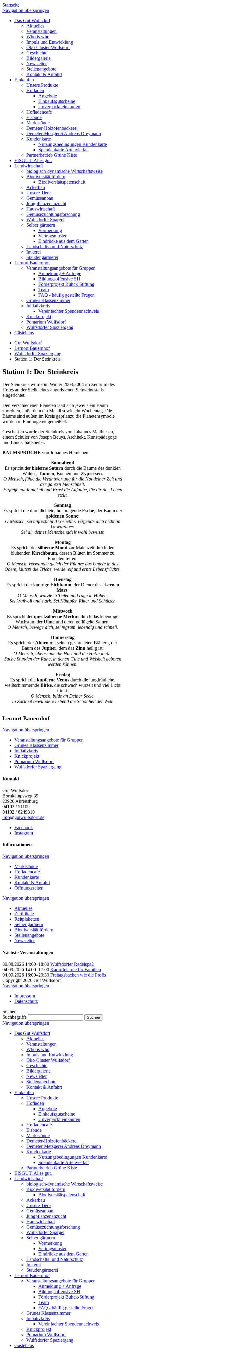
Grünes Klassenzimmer (36, 745)
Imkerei (33, 1264)
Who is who (37, 1049)
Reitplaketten (26, 919)
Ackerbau (35, 1200)
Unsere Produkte (42, 1097)
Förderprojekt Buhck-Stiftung (66, 1296)
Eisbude (34, 1130)
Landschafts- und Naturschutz (54, 1259)
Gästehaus (24, 1345)
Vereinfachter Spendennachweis (68, 1323)
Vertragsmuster (52, 1248)
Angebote (47, 1108)
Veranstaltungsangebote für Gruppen (49, 739)
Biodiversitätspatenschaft (61, 1194)
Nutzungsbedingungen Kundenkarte (72, 1157)
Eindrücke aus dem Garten (63, 1253)
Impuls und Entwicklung (49, 1054)
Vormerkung (50, 1243)
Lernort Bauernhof (32, 348)
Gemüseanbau (39, 1210)
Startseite (10, 4)
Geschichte (36, 1065)
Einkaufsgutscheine (56, 1113)
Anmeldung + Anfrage (59, 1286)
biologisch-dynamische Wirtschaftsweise (64, 1183)
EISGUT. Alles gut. (33, 1173)
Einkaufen (24, 1092)
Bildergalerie (38, 1070)
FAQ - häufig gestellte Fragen (66, 1307)
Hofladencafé (27, 871)
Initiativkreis (26, 750)
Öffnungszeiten (28, 887)
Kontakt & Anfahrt (32, 882)
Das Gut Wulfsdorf (32, 1033)
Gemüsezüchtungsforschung (53, 1227)
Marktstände (26, 866)
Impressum (24, 995)
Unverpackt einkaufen (59, 1119)
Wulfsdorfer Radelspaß (72, 964)
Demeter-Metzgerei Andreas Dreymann (63, 1146)
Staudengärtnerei (42, 1270)
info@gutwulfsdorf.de (23, 817)
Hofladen (35, 1103)
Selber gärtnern (28, 924)
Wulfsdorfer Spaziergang (37, 353)
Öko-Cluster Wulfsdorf (48, 1060)
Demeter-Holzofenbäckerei (52, 1140)
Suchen (93, 1017)
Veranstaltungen (41, 1044)
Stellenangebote (29, 935)
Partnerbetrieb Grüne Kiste (51, 1167)
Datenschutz (26, 1001)
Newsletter (24, 940)
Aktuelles (23, 908)
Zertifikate (24, 913)
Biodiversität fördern (33, 929)
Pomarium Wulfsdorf (34, 761)
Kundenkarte (26, 877)
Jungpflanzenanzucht (46, 1216)
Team (43, 1302)
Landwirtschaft (28, 1178)
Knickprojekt (26, 756)
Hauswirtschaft (40, 1221)
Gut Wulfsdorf (28, 342)
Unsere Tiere (38, 1205)
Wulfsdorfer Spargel (45, 1232)
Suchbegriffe (14, 1017)
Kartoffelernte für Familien (75, 969)
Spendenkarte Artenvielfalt (63, 1162)
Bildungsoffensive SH (59, 1291)
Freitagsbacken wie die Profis (78, 974)
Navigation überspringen (25, 10)
